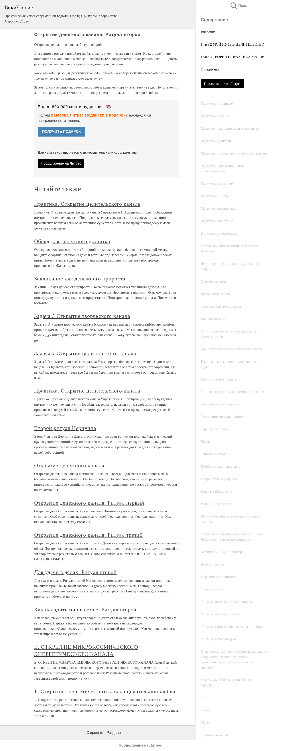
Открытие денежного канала (69, 465)
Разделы (114, 733)
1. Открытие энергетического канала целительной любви (105, 691)
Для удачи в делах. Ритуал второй (75, 572)
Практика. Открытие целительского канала (87, 203)
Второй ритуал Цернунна (65, 427)
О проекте (95, 733)
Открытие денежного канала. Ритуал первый (89, 502)
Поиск (239, 6)
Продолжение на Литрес (222, 83)
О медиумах (210, 69)
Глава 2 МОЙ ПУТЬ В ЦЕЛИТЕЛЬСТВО (232, 44)
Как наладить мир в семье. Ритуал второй (85, 609)
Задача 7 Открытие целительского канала (85, 353)
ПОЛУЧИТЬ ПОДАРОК (61, 131)
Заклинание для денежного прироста (79, 278)
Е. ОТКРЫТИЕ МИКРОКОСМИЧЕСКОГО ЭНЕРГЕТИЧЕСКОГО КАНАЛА (86, 650)
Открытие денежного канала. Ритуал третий (88, 534)
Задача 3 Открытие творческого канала (82, 315)
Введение (208, 31)
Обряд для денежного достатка (72, 241)
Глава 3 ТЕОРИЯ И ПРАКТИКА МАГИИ (233, 56)
